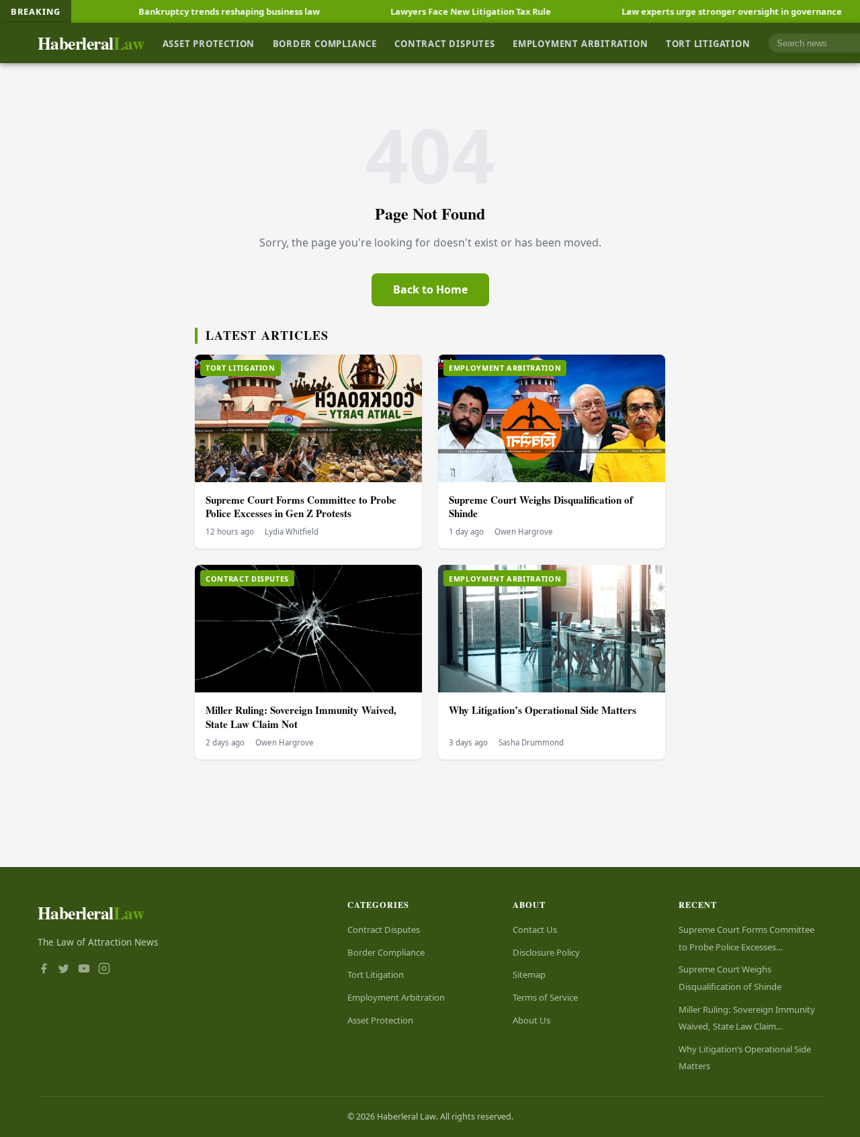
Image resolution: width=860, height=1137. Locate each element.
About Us (531, 1020)
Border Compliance (325, 43)
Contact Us (535, 929)
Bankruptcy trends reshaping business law (191, 11)
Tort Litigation (708, 43)
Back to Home (430, 289)
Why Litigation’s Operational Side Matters (542, 709)
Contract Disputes (444, 43)
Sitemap (529, 974)
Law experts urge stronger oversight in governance (694, 11)
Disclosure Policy (546, 952)
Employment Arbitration (580, 43)
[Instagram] (104, 969)
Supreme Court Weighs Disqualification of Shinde (541, 506)
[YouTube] (84, 969)
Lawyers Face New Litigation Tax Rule (433, 11)
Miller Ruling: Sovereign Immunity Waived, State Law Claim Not (301, 716)
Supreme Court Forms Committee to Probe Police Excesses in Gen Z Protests (301, 506)
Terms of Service (545, 997)
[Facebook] (44, 969)
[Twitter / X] (64, 969)
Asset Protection (209, 43)
